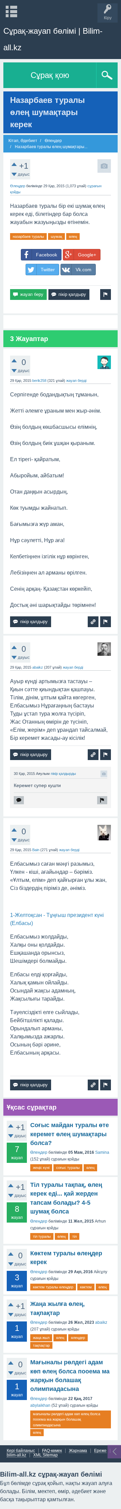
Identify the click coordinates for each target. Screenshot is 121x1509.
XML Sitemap (45, 1455)
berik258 (39, 381)
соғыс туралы (68, 1168)
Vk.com (83, 269)
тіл (74, 1236)
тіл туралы (42, 1236)
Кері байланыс (21, 1451)
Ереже (100, 1451)
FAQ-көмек (52, 1451)
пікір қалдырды (63, 774)
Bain (35, 850)
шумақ (56, 236)
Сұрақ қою (50, 75)
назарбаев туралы (28, 236)
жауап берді (76, 381)
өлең (73, 236)
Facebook (46, 254)
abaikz (37, 667)
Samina (102, 1152)
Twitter (48, 269)
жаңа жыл (41, 1338)
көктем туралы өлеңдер (53, 1287)
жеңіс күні (41, 1168)
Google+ (87, 254)
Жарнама (78, 1451)
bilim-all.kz (16, 1455)
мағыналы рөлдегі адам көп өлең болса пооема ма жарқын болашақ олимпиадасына (66, 1419)
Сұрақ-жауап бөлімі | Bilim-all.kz (53, 39)
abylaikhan (40, 1405)
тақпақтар (41, 1345)
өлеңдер (78, 1338)
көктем (86, 1287)
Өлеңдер (17, 186)
